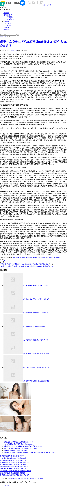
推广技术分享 (7, 15)
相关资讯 (6, 30)
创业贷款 (3, 36)
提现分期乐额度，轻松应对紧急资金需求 (12, 473)
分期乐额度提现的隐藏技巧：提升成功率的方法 (14, 462)
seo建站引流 (10, 19)
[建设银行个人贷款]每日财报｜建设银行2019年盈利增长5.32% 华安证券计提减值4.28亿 (26, 266)
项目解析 (6, 27)
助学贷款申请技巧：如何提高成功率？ (34, 326)
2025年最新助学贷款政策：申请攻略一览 (35, 340)
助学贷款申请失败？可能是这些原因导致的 (36, 353)
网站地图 (20, 478)
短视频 (9, 25)
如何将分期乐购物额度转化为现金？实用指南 (14, 466)
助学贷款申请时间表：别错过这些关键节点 (36, 299)
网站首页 (6, 13)
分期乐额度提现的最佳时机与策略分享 (12, 456)
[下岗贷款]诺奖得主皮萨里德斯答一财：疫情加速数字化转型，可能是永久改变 (24, 264)
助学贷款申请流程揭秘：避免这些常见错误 (36, 381)
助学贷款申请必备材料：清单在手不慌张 (35, 285)
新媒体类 (6, 21)
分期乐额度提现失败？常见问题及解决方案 (13, 464)
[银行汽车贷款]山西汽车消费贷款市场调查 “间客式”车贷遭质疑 (41, 258)
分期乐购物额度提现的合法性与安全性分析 (13, 460)
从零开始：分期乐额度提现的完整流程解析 (13, 458)
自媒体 (9, 23)
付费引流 (10, 17)
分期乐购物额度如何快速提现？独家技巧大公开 (14, 475)
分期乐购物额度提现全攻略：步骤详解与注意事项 (15, 471)
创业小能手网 (47, 5)
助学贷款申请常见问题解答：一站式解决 (35, 313)
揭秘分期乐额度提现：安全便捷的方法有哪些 (14, 469)
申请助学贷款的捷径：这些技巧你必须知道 (36, 367)
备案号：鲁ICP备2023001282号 (33, 478)
